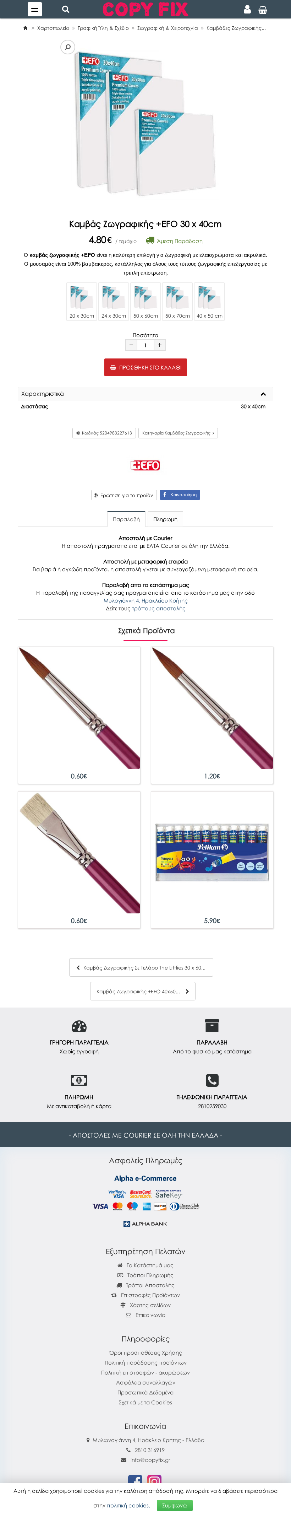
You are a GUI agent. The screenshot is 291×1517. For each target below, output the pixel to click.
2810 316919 (150, 1450)
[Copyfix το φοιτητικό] (145, 8)
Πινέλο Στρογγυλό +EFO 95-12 (212, 776)
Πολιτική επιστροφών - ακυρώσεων (145, 1372)
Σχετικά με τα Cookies (145, 1402)
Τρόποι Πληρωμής (150, 1275)
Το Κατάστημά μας (149, 1265)
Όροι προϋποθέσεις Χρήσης (145, 1352)
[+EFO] (145, 464)
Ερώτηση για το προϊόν (125, 495)
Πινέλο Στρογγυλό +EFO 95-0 (79, 776)
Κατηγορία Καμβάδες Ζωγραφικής (177, 433)
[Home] (25, 28)
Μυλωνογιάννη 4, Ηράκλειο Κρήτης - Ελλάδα (148, 1440)
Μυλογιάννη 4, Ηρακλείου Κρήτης (146, 600)
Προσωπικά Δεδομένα (145, 1392)
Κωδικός (106, 433)
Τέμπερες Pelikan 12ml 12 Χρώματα (212, 921)
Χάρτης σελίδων (149, 1305)
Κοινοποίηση (181, 494)
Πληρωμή (165, 519)
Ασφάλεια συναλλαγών (145, 1382)
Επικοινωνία (150, 1315)
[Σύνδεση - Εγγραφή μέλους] (247, 9)
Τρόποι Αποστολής (150, 1285)
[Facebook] (135, 1481)
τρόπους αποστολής (159, 608)
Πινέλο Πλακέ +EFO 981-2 (79, 921)
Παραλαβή (126, 519)
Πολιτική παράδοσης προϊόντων (146, 1362)
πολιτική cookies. (128, 1505)
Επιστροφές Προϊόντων (150, 1295)
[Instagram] (154, 1481)
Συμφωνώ (174, 1505)
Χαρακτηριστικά (42, 394)
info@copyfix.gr (149, 1460)
